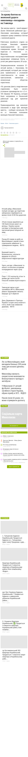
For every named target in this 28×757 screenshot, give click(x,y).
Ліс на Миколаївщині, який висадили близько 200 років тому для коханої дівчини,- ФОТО (14, 365)
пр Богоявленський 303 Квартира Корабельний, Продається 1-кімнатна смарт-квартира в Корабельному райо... (14, 654)
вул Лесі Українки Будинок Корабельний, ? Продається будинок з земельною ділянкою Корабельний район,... (12, 596)
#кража (2, 123)
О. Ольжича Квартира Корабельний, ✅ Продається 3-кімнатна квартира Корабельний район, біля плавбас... (13, 625)
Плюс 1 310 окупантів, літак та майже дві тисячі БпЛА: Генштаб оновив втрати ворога (13, 278)
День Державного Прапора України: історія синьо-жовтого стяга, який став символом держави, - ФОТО (13, 303)
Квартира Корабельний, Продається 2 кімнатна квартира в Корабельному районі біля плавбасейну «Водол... (12, 567)
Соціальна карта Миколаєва (12, 415)
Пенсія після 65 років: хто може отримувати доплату (13, 399)
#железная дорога (13, 123)
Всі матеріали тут (14, 425)
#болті (6, 123)
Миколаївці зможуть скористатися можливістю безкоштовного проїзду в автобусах (13, 377)
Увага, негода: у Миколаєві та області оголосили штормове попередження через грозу (13, 267)
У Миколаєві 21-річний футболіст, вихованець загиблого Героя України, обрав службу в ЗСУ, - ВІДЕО (14, 389)
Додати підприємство (14, 466)
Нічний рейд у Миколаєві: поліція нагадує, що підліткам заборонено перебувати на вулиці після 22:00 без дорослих (14, 212)
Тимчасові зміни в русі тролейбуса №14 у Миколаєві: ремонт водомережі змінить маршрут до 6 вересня (13, 290)
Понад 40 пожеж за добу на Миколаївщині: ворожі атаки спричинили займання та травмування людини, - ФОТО (13, 242)
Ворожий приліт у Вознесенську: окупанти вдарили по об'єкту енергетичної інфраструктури (13, 255)
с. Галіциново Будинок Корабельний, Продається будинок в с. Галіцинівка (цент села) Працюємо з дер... (13, 539)
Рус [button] (5, 8)
